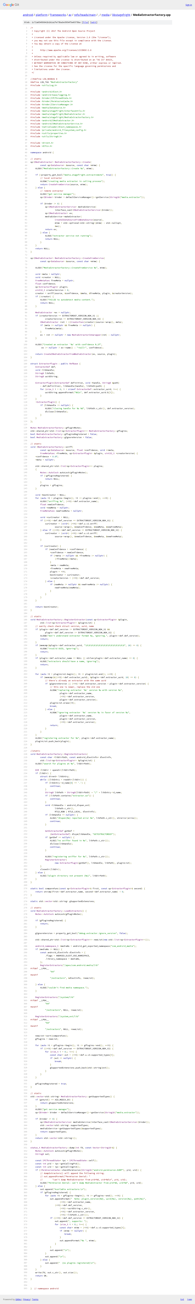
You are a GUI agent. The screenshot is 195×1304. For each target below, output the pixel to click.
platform (42, 15)
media (105, 15)
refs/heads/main (85, 15)
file (85, 22)
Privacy (26, 1299)
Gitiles (18, 1299)
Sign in (189, 4)
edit (93, 22)
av (70, 15)
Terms (35, 1299)
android (28, 15)
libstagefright (121, 15)
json (189, 1299)
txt (182, 1299)
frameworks (58, 15)
